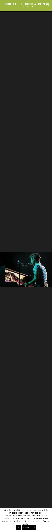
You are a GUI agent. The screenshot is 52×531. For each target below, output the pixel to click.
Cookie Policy (29, 527)
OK (18, 527)
